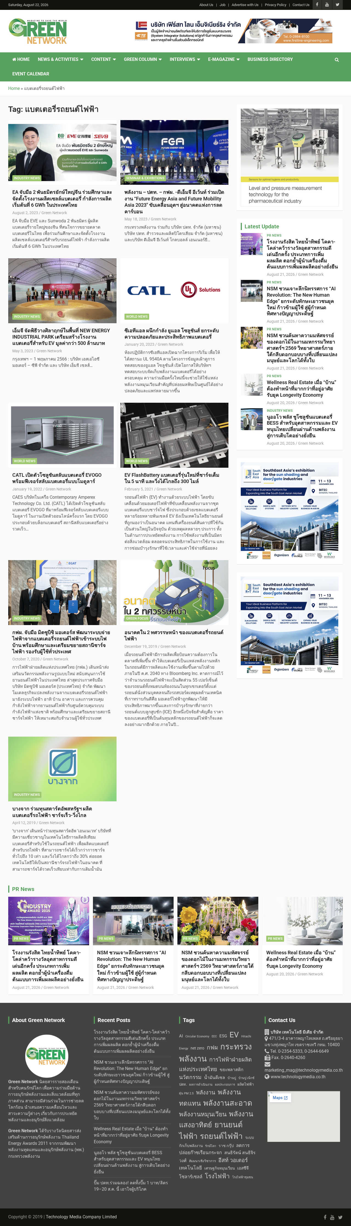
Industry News (27, 178)
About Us (206, 5)
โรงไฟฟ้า (217, 1176)
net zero (197, 1048)
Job (222, 5)
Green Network (54, 213)
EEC (214, 1036)
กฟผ (212, 1047)
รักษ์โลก (210, 1146)
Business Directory (270, 59)
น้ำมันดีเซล (214, 1077)
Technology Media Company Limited (81, 1216)
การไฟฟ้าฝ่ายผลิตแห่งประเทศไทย (215, 1064)
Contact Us (301, 5)
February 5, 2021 (138, 489)
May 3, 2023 (22, 351)
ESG (223, 1036)
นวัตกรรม (190, 1077)
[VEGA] (290, 111)
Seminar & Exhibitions (145, 178)
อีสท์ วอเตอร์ (233, 1160)
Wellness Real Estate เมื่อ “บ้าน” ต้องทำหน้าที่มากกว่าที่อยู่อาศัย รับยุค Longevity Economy (301, 388)
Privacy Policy (275, 5)
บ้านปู (232, 1078)
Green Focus (137, 618)
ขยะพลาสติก (232, 1069)
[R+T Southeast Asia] (290, 465)
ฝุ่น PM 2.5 (186, 1093)
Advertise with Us (245, 5)
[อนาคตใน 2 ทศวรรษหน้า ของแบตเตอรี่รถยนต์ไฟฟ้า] (174, 592)
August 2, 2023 (25, 213)
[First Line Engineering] (232, 21)
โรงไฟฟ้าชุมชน (242, 1177)
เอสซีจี (243, 1168)
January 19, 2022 (27, 489)
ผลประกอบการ (225, 1084)
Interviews (182, 59)
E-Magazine (221, 59)
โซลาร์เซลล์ (190, 1176)
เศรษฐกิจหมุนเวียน (219, 1168)
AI (181, 1036)
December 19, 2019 (140, 646)
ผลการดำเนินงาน (201, 1084)
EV (234, 1034)
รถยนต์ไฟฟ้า (221, 1136)
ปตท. (183, 1084)
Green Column (140, 59)
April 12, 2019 (24, 823)
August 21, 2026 (281, 274)
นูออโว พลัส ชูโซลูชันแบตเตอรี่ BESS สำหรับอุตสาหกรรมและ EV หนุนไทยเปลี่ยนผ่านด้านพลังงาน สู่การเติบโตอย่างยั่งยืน (302, 426)
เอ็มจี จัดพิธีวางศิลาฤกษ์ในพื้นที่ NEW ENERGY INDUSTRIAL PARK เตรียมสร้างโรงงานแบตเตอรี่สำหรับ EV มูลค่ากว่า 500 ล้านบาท (61, 337)
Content (101, 59)
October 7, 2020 (25, 659)
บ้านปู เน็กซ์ (246, 1078)
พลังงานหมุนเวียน (203, 1114)
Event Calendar (30, 74)
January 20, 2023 (139, 344)
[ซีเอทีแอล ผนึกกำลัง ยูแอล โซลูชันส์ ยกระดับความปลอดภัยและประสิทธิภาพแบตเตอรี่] (174, 290)
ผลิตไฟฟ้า (245, 1084)
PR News (274, 235)
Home (23, 59)
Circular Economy (197, 1036)
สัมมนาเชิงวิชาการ (202, 1161)
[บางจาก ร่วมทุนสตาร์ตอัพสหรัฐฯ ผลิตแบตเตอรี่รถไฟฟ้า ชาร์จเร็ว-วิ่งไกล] (62, 769)
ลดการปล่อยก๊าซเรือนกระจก (214, 1149)
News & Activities (58, 59)
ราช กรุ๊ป (226, 1145)
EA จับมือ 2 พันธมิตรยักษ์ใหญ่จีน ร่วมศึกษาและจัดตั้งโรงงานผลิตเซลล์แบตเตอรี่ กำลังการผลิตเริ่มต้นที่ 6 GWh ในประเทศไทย (62, 198)
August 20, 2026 (281, 403)
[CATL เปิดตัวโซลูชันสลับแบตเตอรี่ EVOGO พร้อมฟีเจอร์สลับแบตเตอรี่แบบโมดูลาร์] (62, 435)
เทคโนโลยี (190, 1168)
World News (137, 317)
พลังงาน (205, 1092)
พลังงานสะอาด (227, 1103)
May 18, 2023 (136, 219)
